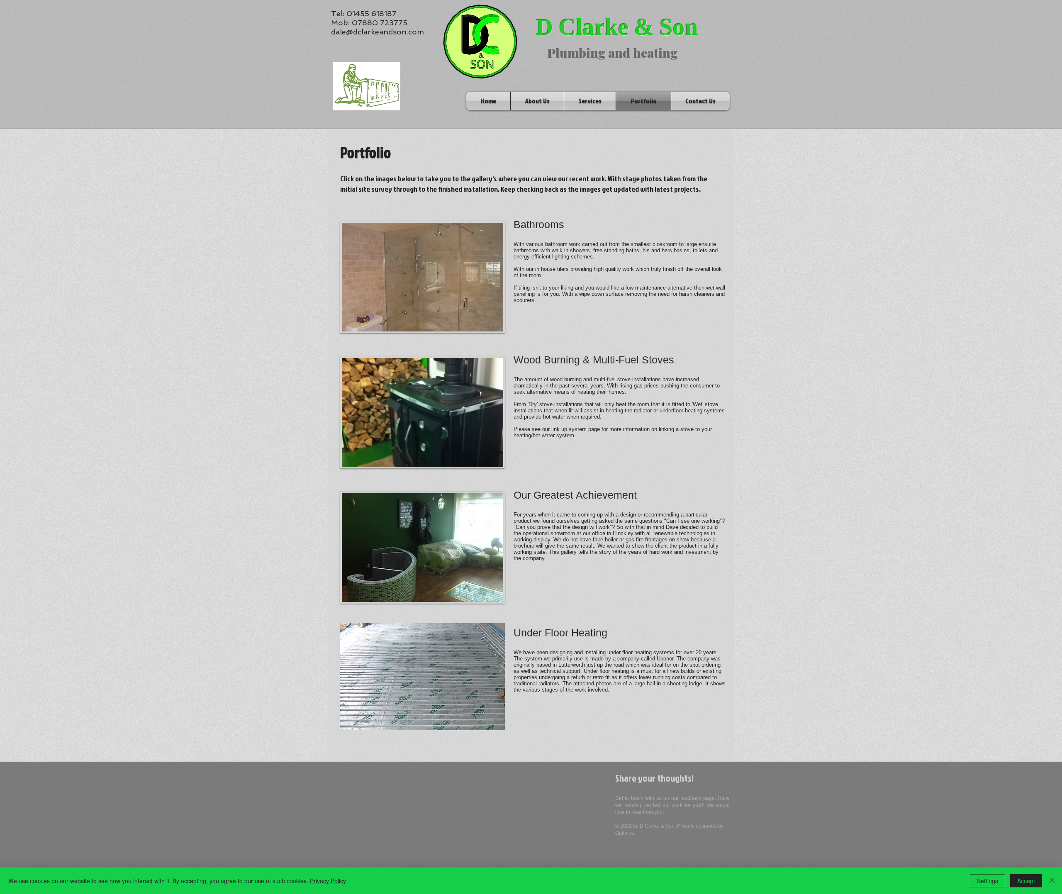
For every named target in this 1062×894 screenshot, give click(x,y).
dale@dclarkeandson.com (377, 31)
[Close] (1052, 880)
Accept (1026, 881)
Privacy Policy (328, 881)
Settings (987, 881)
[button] (422, 676)
